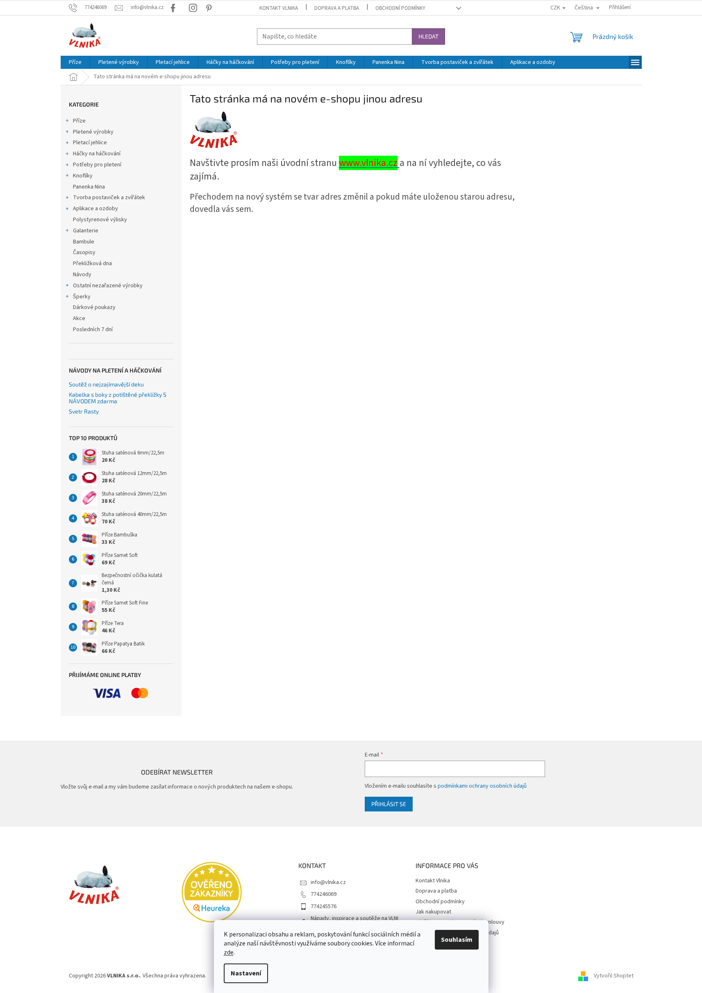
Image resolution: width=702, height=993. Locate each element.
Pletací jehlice (90, 143)
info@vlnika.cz (328, 882)
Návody (82, 274)
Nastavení (246, 973)
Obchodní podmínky (400, 8)
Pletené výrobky (93, 132)
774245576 (323, 906)
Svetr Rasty (84, 411)
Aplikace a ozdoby (95, 209)
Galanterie (85, 231)
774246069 (323, 894)
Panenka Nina (89, 187)
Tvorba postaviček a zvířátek (109, 197)
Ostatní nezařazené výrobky (108, 286)
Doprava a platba (336, 8)
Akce (79, 318)
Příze (79, 121)
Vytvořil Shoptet (614, 976)
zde (229, 952)
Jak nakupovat (433, 912)
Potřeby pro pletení (97, 165)
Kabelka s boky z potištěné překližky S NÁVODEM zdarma (117, 397)
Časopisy (84, 252)
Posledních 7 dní (93, 329)
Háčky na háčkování (96, 154)
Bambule (83, 242)
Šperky (82, 297)
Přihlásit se (388, 803)
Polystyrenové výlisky (100, 220)
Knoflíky (83, 176)
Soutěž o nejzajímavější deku (106, 384)
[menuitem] (75, 62)
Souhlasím (457, 939)
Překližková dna (92, 263)
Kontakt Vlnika (278, 8)
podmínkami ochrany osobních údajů (482, 786)
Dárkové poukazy (94, 307)
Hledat (428, 36)
